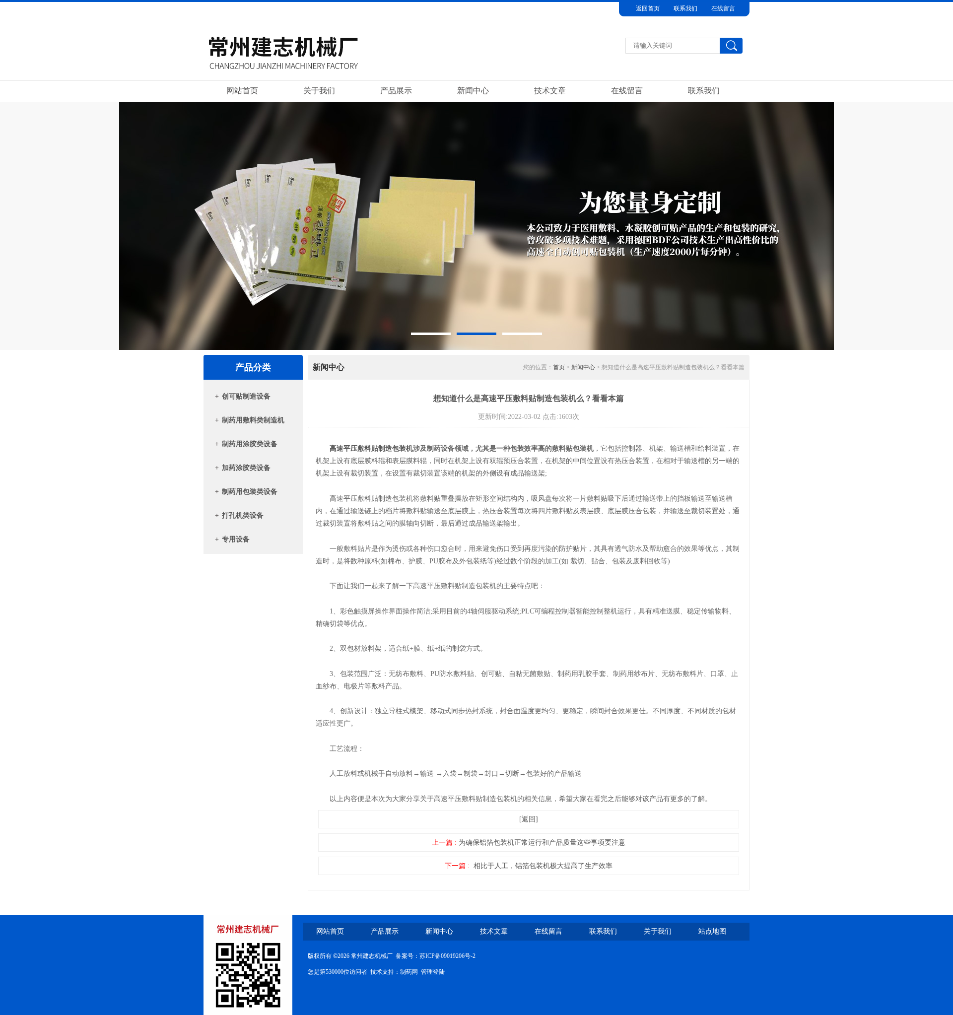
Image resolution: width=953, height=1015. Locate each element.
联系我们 (685, 8)
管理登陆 (433, 971)
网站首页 (242, 90)
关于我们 (319, 90)
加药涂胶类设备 (246, 468)
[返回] (528, 819)
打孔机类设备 (243, 515)
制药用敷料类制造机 (253, 420)
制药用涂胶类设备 (249, 444)
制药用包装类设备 (249, 491)
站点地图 (712, 931)
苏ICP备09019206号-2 (447, 955)
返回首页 (648, 8)
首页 (559, 367)
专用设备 (236, 539)
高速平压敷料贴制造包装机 (371, 448)
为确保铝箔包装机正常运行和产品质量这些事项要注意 (542, 842)
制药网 (409, 971)
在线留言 (723, 8)
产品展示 (396, 90)
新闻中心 (473, 90)
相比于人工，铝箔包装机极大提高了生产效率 (543, 866)
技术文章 (550, 90)
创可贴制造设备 (246, 396)
